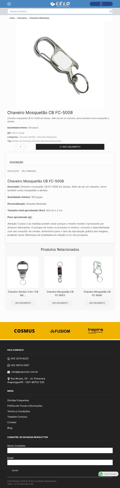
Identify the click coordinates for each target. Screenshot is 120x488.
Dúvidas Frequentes (18, 400)
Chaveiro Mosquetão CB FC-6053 (60, 293)
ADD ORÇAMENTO (71, 146)
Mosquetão (55, 141)
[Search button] (111, 11)
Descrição (16, 162)
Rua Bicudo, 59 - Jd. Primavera (28, 378)
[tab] (16, 162)
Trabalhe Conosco (17, 416)
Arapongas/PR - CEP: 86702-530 (25, 382)
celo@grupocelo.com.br (24, 371)
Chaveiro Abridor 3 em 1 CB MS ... (23, 293)
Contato (11, 422)
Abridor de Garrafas (21, 141)
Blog (9, 428)
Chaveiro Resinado (41, 141)
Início (12, 18)
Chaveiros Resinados (39, 18)
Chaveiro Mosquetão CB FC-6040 (97, 293)
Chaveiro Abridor (27, 137)
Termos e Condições (18, 411)
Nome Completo (16, 445)
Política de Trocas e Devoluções (24, 405)
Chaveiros (22, 18)
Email (10, 457)
